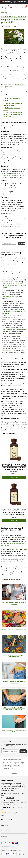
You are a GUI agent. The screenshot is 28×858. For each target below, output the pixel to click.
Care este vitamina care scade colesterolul (14, 629)
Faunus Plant (7, 846)
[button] (25, 7)
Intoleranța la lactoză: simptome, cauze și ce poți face (14, 603)
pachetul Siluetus (12, 543)
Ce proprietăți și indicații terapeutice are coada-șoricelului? (13, 19)
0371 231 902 (10, 798)
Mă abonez (22, 243)
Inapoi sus (14, 773)
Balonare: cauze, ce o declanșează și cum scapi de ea (14, 730)
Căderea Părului (6, 350)
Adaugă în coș (14, 477)
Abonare (23, 751)
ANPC (19, 850)
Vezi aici (3, 559)
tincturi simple (14, 549)
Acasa (2, 12)
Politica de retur (4, 849)
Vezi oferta (14, 2)
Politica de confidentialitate (14, 849)
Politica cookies (13, 850)
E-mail (3, 748)
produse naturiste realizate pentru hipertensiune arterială (14, 286)
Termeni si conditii (5, 850)
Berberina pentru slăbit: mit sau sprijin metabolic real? (14, 682)
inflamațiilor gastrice (8, 296)
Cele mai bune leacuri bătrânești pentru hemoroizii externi (14, 655)
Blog (6, 12)
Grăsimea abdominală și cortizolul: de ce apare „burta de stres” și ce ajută (14, 708)
